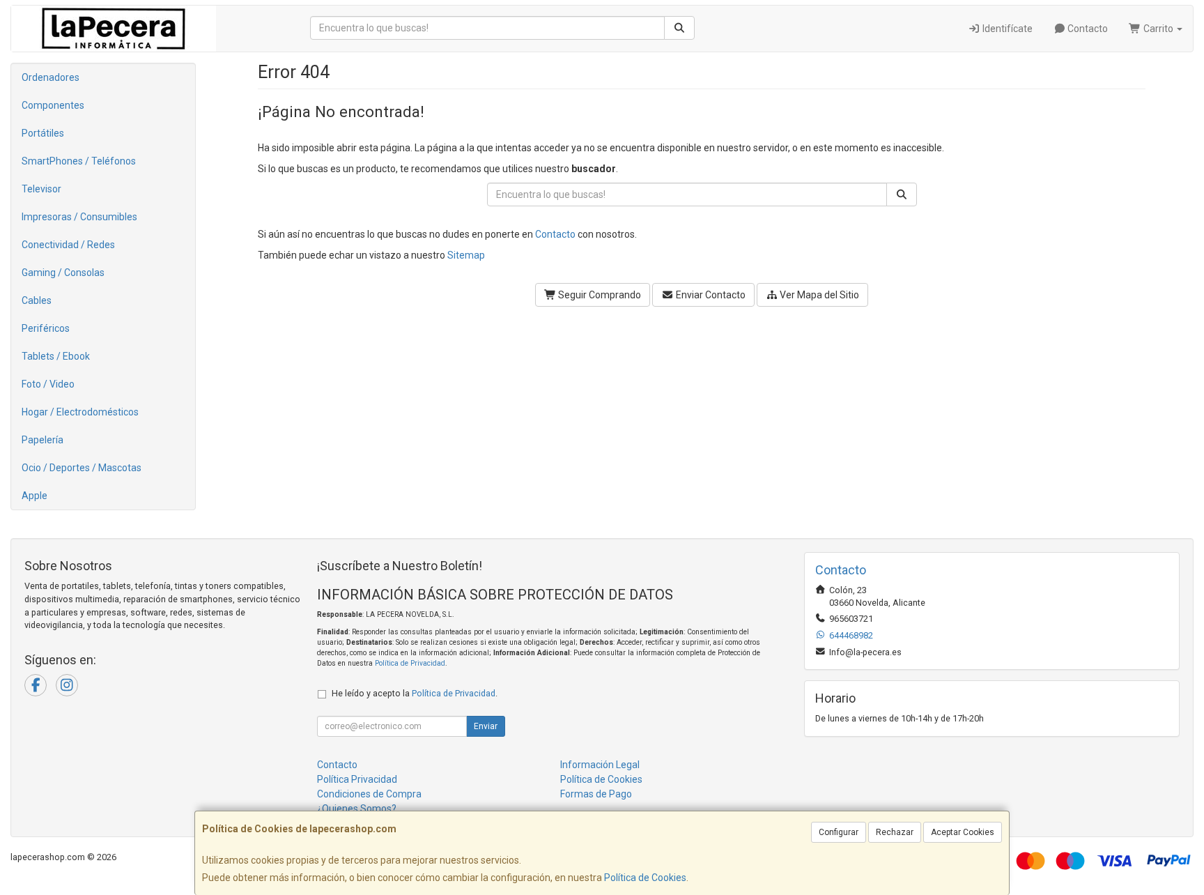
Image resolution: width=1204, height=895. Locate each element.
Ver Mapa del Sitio (818, 294)
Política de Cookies (645, 877)
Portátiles (43, 133)
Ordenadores (50, 77)
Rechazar (894, 832)
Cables (37, 300)
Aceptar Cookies (962, 832)
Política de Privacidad (410, 663)
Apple (34, 495)
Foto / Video (48, 384)
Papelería (42, 439)
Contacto (1086, 28)
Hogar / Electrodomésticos (80, 412)
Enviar (485, 726)
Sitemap (466, 255)
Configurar (838, 832)
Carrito (1158, 28)
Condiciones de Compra (369, 794)
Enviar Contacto (710, 294)
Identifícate (1006, 28)
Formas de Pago (596, 794)
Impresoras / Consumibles (79, 216)
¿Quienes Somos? (356, 808)
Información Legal (600, 764)
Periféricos (46, 328)
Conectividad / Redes (68, 244)
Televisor (41, 188)
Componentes (53, 105)
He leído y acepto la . (414, 693)
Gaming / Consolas (63, 272)
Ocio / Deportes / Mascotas (81, 467)
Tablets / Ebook (56, 356)
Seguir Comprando (598, 294)
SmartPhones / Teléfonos (79, 161)
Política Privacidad (357, 779)
